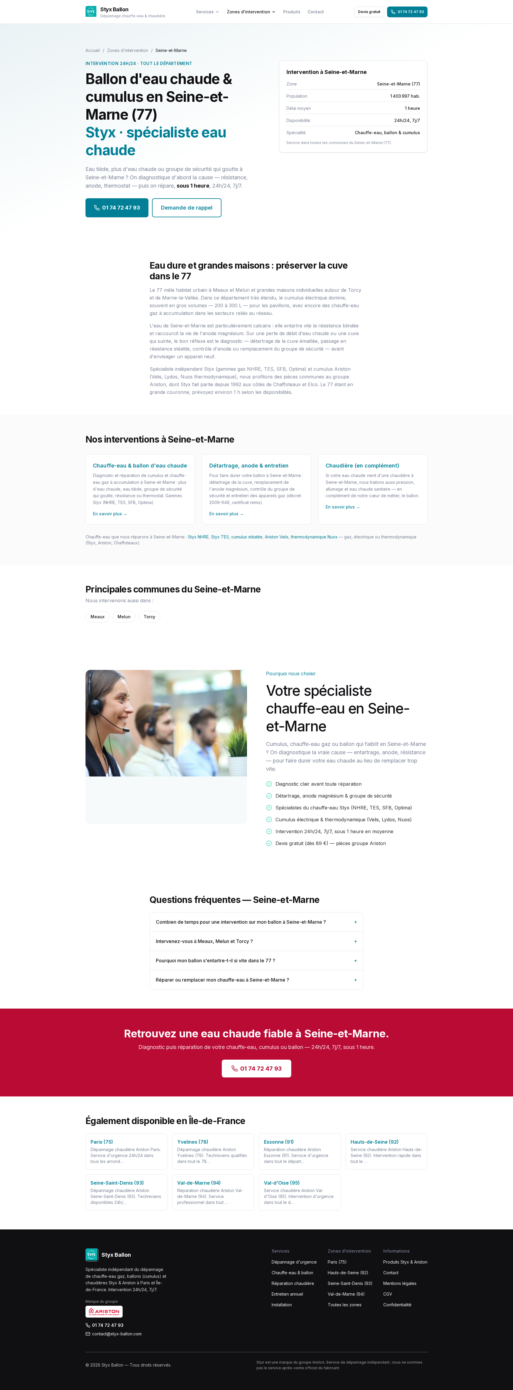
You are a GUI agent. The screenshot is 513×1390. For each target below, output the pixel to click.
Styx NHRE (198, 536)
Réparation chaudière (293, 1283)
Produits (291, 11)
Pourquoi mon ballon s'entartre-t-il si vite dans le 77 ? (256, 960)
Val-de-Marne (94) (346, 1294)
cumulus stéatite (246, 536)
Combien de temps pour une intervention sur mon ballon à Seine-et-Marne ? (256, 922)
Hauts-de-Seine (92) (348, 1272)
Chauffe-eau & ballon (292, 1272)
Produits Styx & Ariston (405, 1261)
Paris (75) (337, 1261)
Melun (124, 616)
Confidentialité (397, 1304)
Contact (316, 11)
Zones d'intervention (248, 11)
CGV (387, 1294)
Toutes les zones (345, 1304)
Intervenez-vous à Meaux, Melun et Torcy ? (256, 941)
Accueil (93, 50)
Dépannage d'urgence (294, 1261)
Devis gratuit (369, 11)
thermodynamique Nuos (314, 536)
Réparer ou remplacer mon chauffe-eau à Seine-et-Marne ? (256, 980)
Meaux (97, 616)
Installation (282, 1304)
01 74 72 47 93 (411, 11)
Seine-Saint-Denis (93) (350, 1283)
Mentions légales (400, 1283)
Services (205, 11)
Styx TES (220, 536)
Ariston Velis (277, 536)
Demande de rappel (187, 208)
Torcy (149, 616)
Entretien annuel (287, 1294)
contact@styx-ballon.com (117, 1333)
